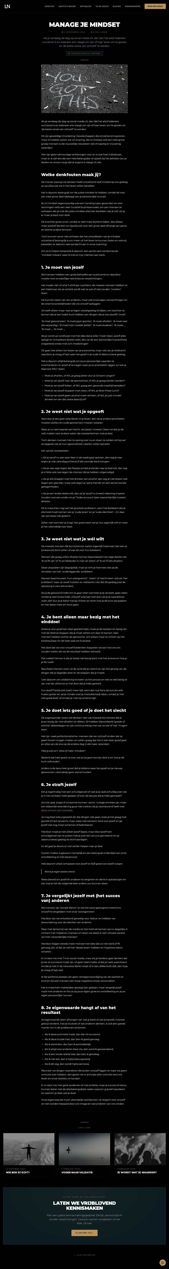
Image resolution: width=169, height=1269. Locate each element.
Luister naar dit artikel (86, 53)
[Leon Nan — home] (7, 6)
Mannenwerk (132, 6)
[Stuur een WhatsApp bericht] (162, 1262)
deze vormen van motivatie (56, 810)
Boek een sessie (155, 6)
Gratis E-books (67, 6)
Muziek (117, 6)
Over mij (49, 6)
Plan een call (84, 1233)
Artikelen (85, 6)
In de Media (102, 6)
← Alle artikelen (84, 1255)
